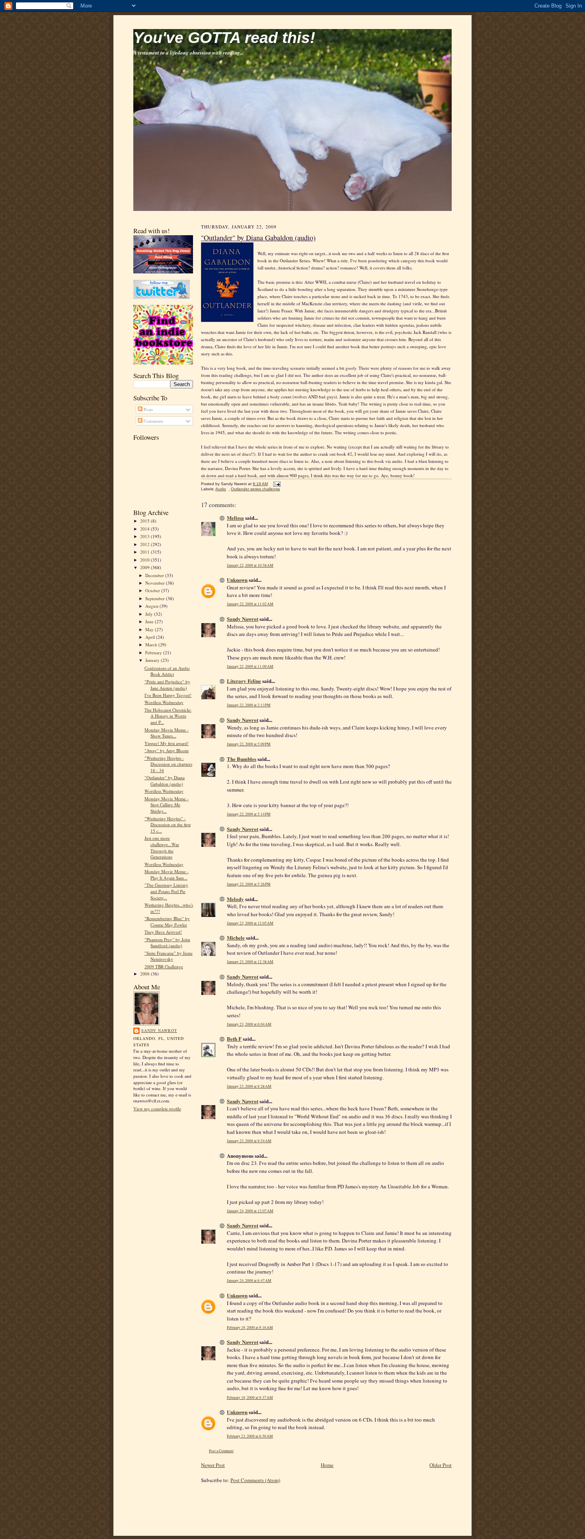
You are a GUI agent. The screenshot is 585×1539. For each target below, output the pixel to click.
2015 (145, 521)
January (153, 660)
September (155, 598)
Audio (220, 489)
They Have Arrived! (163, 932)
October (153, 590)
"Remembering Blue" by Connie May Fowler (167, 921)
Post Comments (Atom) (255, 1480)
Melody (235, 899)
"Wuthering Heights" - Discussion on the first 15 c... (167, 824)
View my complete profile (157, 1109)
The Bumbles (241, 759)
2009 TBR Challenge (163, 966)
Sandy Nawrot (159, 1030)
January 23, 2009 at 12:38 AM (250, 961)
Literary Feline (244, 681)
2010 (145, 560)
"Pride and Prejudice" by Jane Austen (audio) (167, 685)
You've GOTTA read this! (224, 37)
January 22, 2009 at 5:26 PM (249, 884)
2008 (145, 974)
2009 (145, 567)
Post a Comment (221, 1450)
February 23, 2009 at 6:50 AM (250, 1436)
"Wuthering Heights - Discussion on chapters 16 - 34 (168, 764)
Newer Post (213, 1465)
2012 (145, 544)
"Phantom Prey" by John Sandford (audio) (167, 942)
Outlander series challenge (255, 489)
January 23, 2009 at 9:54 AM (249, 1140)
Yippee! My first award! (166, 743)
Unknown (237, 579)
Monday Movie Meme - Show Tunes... (166, 733)
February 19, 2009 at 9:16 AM (250, 1327)
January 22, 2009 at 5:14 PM (249, 814)
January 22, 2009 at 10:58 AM (250, 565)
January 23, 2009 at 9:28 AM (249, 1086)
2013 (145, 536)
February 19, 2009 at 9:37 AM (250, 1397)
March (151, 645)
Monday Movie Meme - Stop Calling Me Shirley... (166, 805)
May (150, 629)
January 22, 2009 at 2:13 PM (249, 705)
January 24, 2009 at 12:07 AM (250, 1210)
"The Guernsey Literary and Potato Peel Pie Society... (166, 891)
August (152, 606)
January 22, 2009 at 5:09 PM (249, 744)
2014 (145, 529)
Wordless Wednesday (163, 702)
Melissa (235, 517)
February (154, 652)
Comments (152, 421)
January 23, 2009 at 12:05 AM (250, 923)
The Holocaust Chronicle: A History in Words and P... (167, 716)
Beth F (234, 1038)
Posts (147, 409)
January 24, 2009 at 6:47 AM (249, 1280)
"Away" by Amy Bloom (166, 750)
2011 (145, 552)
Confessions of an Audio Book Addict (167, 671)
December (155, 575)
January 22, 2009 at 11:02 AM (250, 604)
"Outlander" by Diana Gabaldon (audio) (164, 780)
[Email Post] (276, 484)
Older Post (440, 1465)
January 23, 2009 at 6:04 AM (249, 1024)
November (155, 583)
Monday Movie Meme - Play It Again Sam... (166, 874)
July (149, 614)
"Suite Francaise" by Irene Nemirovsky (168, 956)
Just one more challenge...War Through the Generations (161, 847)
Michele (236, 937)
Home (327, 1465)
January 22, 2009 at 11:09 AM (250, 666)
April (150, 637)
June (150, 621)
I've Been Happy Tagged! (167, 695)
